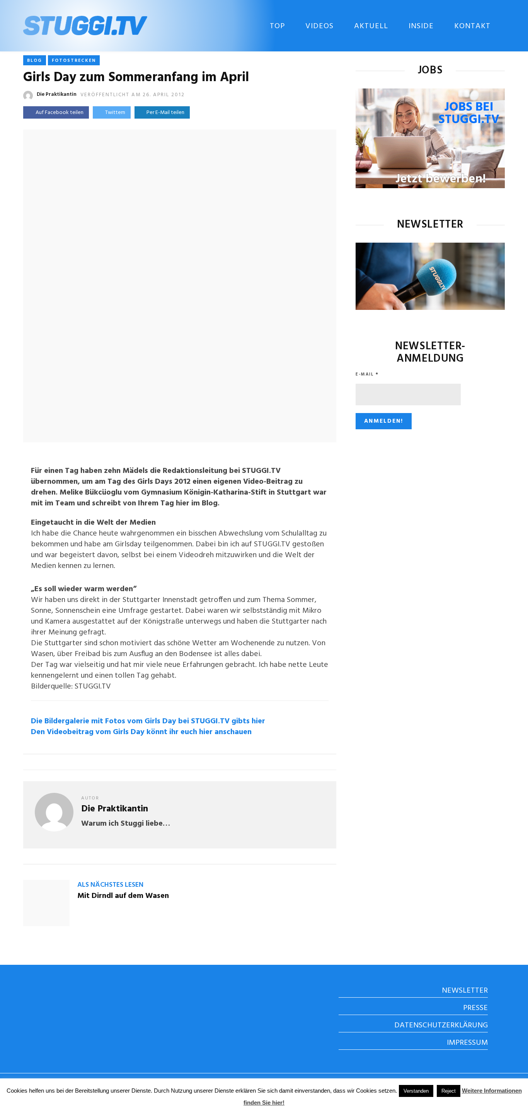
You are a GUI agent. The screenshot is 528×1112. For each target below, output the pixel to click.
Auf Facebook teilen (59, 112)
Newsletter (465, 990)
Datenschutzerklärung (441, 1025)
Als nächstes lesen (110, 885)
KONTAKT (472, 26)
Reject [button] (448, 1091)
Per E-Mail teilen (164, 112)
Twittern (115, 112)
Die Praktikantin (57, 94)
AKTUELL (371, 26)
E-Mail (367, 374)
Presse (475, 1008)
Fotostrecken (74, 61)
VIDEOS (319, 26)
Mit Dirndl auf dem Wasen (123, 896)
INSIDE (421, 26)
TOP (277, 26)
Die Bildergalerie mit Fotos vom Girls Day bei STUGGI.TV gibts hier (148, 721)
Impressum (467, 1043)
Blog (34, 61)
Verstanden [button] (416, 1091)
